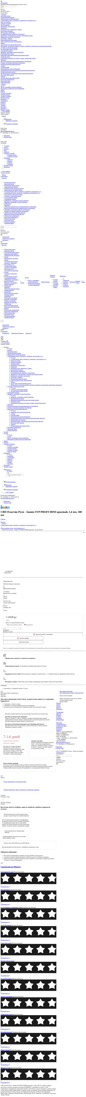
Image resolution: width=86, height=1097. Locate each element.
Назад (10, 348)
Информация (60, 719)
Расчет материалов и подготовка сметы (15, 781)
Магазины (59, 722)
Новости (9, 159)
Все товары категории (66, 691)
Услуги (9, 436)
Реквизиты (59, 727)
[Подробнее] (83, 532)
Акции (58, 704)
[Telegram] (9, 508)
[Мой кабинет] (1, 323)
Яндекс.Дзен (7, 137)
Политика (59, 729)
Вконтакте (7, 135)
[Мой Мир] (6, 508)
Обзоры (58, 730)
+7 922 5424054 (5, 111)
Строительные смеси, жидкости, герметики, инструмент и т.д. (28, 359)
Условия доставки (12, 156)
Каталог (9, 350)
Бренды (58, 707)
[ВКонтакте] (2, 508)
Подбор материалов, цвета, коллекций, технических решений (21, 790)
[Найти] (2, 8)
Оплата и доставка (12, 447)
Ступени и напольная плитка (19, 389)
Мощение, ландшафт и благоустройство (22, 397)
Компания (10, 456)
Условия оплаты (12, 155)
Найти (58, 757)
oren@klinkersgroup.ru (8, 131)
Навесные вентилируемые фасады (20, 412)
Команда (9, 161)
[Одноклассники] (4, 508)
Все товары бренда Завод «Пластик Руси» (72, 693)
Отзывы (9, 162)
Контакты (10, 164)
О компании (59, 712)
